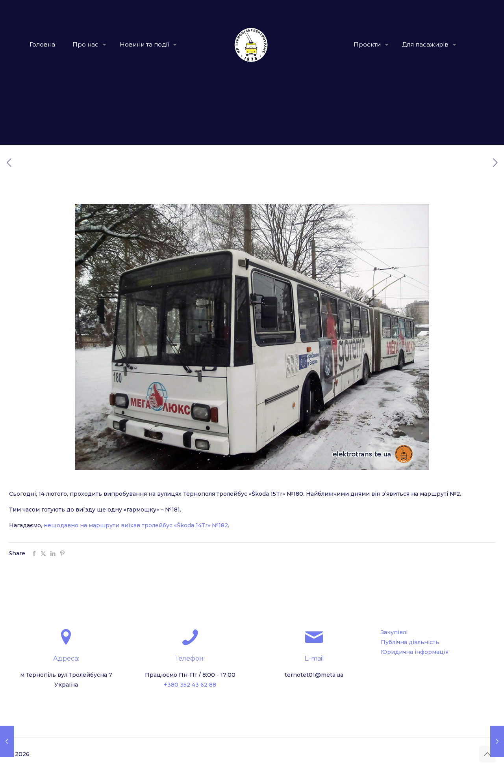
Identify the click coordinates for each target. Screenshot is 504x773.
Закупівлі (394, 632)
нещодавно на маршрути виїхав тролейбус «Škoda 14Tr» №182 (136, 525)
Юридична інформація (414, 651)
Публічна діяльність (410, 642)
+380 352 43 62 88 (190, 684)
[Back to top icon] (487, 754)
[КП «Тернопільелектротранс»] (252, 44)
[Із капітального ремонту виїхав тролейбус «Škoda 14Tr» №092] (497, 741)
